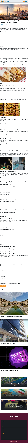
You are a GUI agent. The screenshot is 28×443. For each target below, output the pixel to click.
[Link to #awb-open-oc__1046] (24, 1)
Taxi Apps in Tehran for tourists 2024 (14, 406)
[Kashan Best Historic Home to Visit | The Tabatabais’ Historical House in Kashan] (14, 292)
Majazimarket (15, 441)
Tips (15, 385)
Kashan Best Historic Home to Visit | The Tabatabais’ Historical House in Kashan (11, 316)
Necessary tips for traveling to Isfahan (14, 383)
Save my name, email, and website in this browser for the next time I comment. (10, 283)
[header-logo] (5, 0)
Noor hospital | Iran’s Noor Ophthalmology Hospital (8, 343)
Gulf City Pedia (11, 441)
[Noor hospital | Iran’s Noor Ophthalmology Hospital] (14, 319)
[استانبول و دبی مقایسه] (14, 4)
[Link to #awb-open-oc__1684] (26, 1)
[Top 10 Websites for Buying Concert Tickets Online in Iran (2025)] (14, 346)
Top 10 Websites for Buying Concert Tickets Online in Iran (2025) (9, 370)
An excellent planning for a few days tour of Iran (14, 395)
